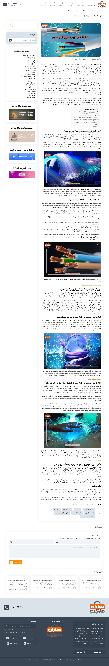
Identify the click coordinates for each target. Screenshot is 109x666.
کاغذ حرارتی (31, 86)
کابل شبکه (75, 504)
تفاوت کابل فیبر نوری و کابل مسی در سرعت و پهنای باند (85, 117)
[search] (11, 25)
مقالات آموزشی (31, 90)
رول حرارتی (32, 78)
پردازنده (33, 65)
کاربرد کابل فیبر (89, 513)
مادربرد (33, 88)
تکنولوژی (82, 504)
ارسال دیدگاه (17, 562)
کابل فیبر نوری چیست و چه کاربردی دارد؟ (88, 112)
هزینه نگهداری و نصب (87, 517)
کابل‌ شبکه (74, 64)
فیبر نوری (77, 509)
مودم (33, 92)
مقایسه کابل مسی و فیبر (62, 513)
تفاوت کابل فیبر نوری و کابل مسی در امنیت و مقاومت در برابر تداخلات (85, 120)
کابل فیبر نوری (67, 509)
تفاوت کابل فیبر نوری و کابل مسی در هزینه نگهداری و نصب (85, 123)
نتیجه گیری (95, 126)
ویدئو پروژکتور (31, 97)
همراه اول (32, 95)
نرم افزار (33, 93)
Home (101, 11)
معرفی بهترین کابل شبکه (94, 460)
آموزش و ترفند (94, 11)
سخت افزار (32, 80)
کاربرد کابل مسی (77, 513)
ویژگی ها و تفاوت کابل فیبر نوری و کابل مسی (87, 116)
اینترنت (33, 63)
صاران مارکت (95, 59)
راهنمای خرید (31, 74)
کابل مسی (56, 509)
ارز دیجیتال (31, 57)
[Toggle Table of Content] (97, 109)
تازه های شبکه (31, 67)
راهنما (33, 72)
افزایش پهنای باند (89, 509)
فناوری (33, 82)
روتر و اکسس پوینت (29, 76)
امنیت (33, 59)
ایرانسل (33, 61)
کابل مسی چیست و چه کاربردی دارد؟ (89, 114)
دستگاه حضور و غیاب (29, 70)
